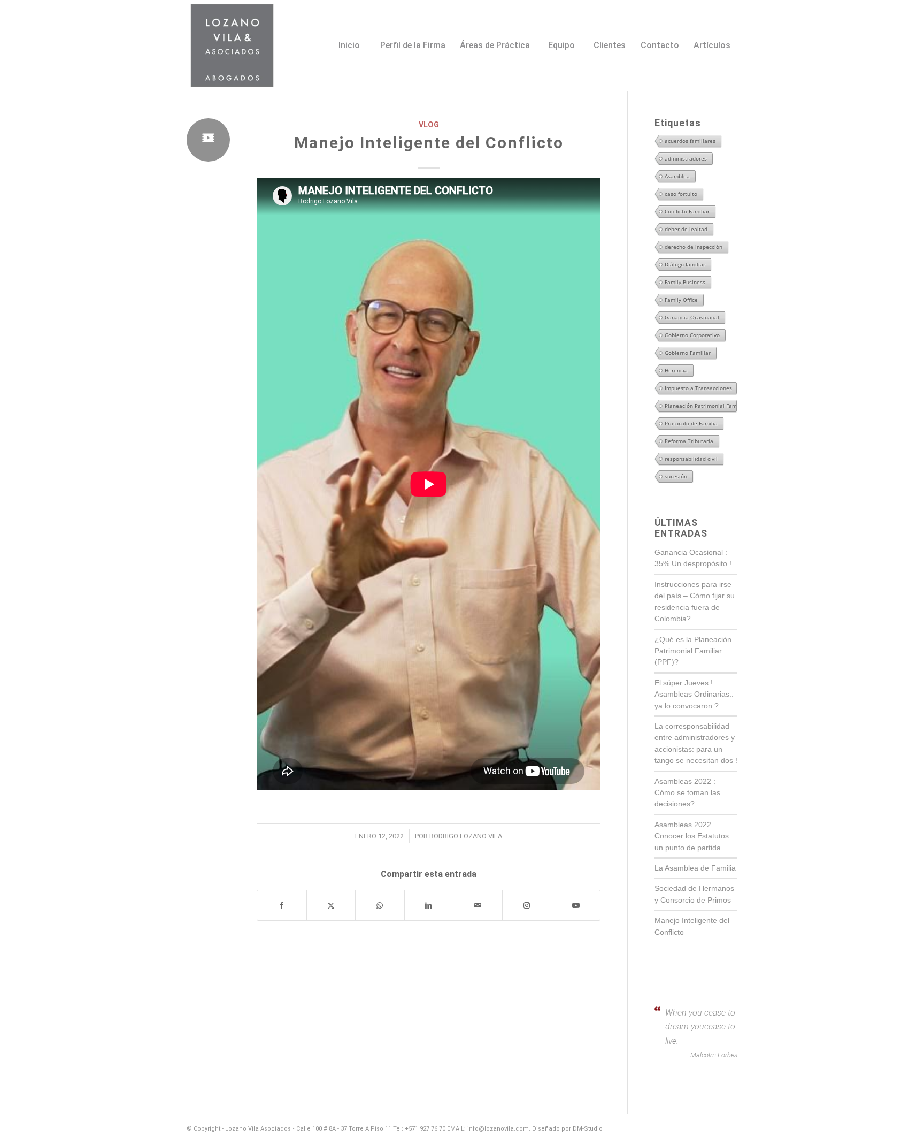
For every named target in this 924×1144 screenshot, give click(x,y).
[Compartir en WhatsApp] (380, 905)
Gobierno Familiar (688, 352)
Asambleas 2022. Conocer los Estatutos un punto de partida (691, 836)
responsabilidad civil (691, 458)
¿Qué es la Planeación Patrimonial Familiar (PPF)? (693, 651)
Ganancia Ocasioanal (692, 317)
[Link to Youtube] (575, 905)
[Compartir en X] (331, 905)
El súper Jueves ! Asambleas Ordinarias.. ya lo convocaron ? (694, 694)
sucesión (676, 476)
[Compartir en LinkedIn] (429, 905)
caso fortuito (681, 193)
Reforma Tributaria (689, 441)
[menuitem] (349, 30)
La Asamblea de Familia (695, 868)
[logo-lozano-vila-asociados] (232, 45)
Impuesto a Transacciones (698, 388)
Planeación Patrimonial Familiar (700, 405)
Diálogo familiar (685, 264)
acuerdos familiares (690, 140)
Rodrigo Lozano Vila (465, 836)
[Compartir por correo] (477, 905)
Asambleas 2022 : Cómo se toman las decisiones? (687, 793)
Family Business (685, 282)
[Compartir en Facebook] (281, 905)
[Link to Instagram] (527, 905)
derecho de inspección (693, 246)
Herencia (676, 370)
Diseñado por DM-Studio (567, 1128)
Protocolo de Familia (691, 423)
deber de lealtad (686, 229)
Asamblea (677, 176)
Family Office (681, 299)
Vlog (429, 124)
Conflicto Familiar (687, 211)
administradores (686, 158)
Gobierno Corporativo (692, 335)
